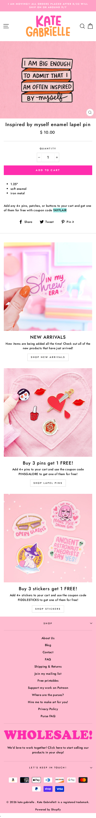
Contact (48, 652)
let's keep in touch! (48, 767)
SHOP (48, 623)
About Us (48, 638)
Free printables (48, 680)
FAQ (48, 659)
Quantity (48, 148)
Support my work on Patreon (48, 687)
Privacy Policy (48, 709)
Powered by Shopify (48, 809)
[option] (48, 5)
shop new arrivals (48, 357)
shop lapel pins (48, 483)
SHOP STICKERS (48, 609)
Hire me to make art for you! (48, 702)
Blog (48, 645)
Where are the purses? (48, 695)
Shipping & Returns (48, 666)
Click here (55, 747)
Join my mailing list (48, 673)
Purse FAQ (48, 716)
